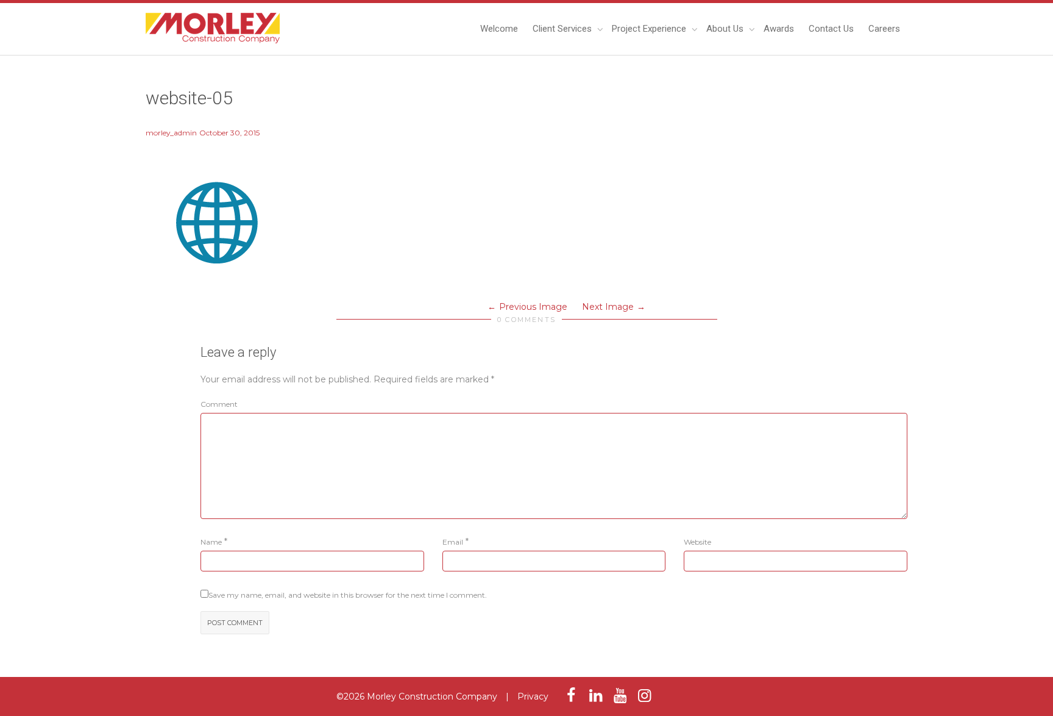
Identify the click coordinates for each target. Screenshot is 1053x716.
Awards (779, 28)
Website (697, 541)
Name (211, 541)
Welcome (499, 28)
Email (452, 541)
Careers (884, 28)
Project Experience (650, 28)
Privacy (532, 696)
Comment (219, 404)
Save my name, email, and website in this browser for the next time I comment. (347, 595)
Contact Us (831, 28)
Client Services (563, 28)
